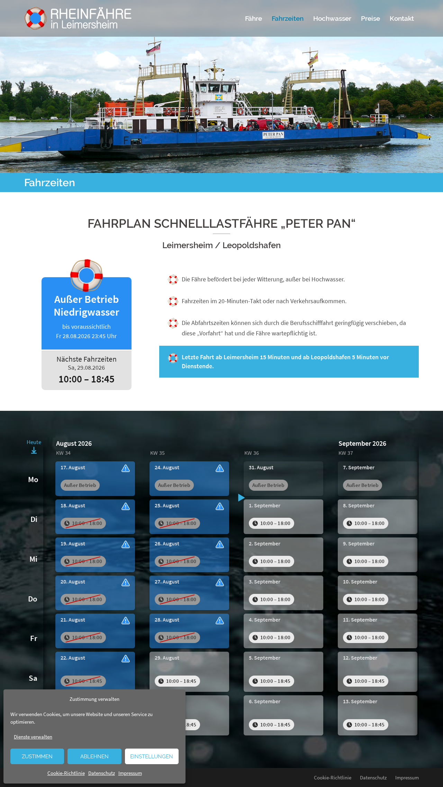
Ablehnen (94, 756)
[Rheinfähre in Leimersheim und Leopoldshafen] (78, 17)
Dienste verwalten (33, 736)
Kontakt (402, 18)
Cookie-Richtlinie (66, 773)
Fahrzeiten (288, 18)
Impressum (130, 773)
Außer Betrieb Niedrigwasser (86, 316)
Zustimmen (37, 756)
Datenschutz (101, 773)
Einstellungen (151, 756)
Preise (370, 18)
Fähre (253, 18)
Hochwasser (332, 18)
